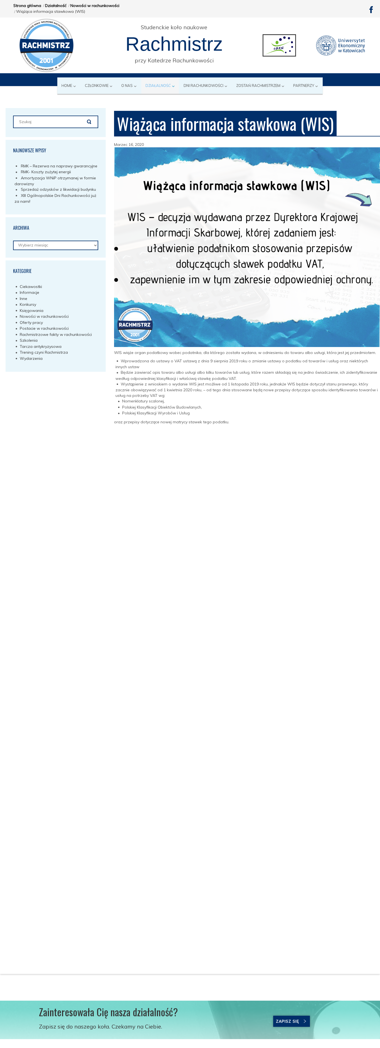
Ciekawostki (31, 286)
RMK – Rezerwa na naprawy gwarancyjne (59, 165)
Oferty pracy (31, 322)
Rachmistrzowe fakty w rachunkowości (56, 334)
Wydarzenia (31, 358)
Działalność (55, 5)
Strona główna (27, 5)
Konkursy (28, 304)
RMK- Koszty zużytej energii (46, 171)
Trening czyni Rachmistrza (44, 352)
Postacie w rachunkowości (44, 328)
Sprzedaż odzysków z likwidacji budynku (58, 189)
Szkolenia (29, 340)
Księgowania (31, 310)
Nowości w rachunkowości (94, 5)
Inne (23, 298)
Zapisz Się (287, 1021)
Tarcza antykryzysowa (40, 346)
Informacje (29, 292)
